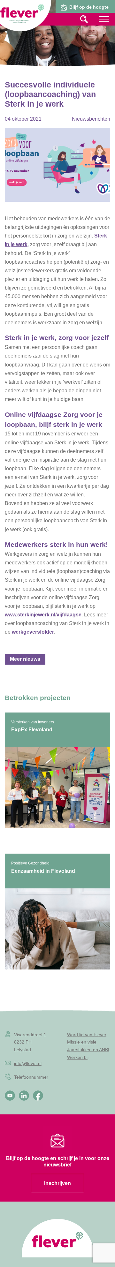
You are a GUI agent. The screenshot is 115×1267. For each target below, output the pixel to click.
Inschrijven (57, 1183)
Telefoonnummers (32, 1077)
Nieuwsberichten (91, 119)
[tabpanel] (57, 40)
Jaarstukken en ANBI (88, 1049)
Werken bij (77, 1057)
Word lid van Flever (86, 1034)
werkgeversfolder (33, 632)
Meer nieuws (25, 659)
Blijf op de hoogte (89, 7)
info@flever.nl (28, 1063)
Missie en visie (81, 1042)
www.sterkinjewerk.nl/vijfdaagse (43, 614)
